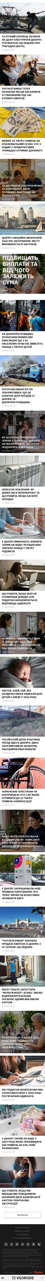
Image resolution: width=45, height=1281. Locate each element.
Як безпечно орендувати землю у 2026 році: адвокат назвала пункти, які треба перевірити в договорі (21, 442)
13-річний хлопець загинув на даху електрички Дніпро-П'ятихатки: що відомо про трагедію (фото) (22, 41)
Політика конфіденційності (22, 1238)
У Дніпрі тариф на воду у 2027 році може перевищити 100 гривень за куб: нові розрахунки (21, 1143)
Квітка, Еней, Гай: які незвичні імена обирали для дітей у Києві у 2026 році (22, 694)
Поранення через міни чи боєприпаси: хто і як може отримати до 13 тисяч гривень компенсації (20, 796)
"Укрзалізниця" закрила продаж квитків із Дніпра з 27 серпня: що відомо (21, 944)
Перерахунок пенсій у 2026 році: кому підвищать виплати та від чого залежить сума (21, 258)
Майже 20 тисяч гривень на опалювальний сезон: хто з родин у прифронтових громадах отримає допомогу (22, 145)
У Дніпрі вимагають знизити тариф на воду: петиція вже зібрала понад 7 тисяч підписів (22, 546)
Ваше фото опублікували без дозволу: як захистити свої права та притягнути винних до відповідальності (22, 841)
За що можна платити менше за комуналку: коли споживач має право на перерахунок (22, 190)
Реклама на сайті (23, 1234)
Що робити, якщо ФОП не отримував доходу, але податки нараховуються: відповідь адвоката (20, 598)
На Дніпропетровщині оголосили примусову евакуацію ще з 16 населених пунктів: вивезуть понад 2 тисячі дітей (22, 340)
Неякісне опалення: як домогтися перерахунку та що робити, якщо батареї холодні (21, 494)
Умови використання (22, 1227)
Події (5, 290)
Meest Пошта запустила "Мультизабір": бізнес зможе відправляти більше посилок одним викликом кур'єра (22, 996)
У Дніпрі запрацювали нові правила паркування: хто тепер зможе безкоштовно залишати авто (21, 893)
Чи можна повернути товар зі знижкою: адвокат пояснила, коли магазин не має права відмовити (21, 643)
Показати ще (22, 1215)
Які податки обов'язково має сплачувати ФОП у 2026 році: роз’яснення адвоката (22, 1093)
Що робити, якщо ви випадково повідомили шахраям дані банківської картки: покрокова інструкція (21, 1197)
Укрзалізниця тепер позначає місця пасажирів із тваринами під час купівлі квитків (21, 93)
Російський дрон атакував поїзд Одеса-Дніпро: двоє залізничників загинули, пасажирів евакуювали (21, 744)
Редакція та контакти (22, 1231)
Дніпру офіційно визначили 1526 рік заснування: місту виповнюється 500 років (22, 241)
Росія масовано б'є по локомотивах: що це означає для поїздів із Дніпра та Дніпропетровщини (18, 396)
